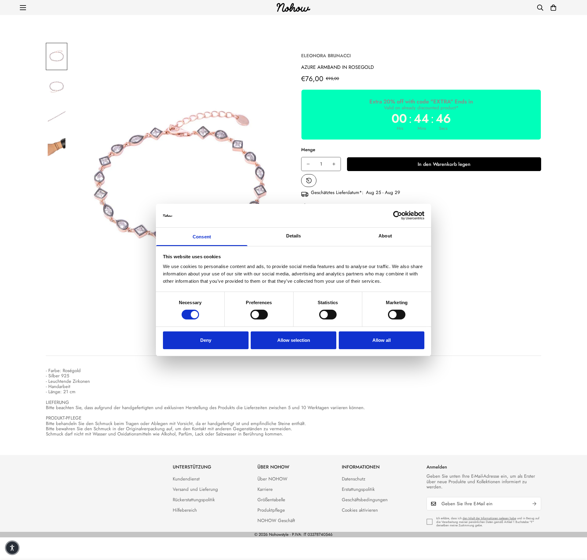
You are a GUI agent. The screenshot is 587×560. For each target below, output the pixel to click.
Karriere (265, 489)
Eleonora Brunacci (326, 55)
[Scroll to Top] (575, 527)
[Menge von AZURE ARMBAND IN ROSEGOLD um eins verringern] (308, 164)
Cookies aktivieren (360, 510)
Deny (205, 340)
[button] (553, 8)
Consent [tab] (202, 236)
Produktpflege (271, 510)
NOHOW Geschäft (276, 520)
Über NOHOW (272, 479)
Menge (308, 149)
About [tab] (385, 235)
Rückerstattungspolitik (194, 499)
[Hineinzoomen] (273, 56)
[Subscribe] (534, 503)
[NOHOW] (293, 7)
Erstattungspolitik (358, 489)
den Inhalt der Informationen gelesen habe (489, 518)
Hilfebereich (185, 510)
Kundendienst (186, 479)
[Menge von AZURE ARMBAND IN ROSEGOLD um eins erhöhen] (334, 164)
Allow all (381, 340)
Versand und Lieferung (195, 489)
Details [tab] (293, 235)
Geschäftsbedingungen (365, 499)
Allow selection (293, 340)
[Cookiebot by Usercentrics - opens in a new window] (397, 215)
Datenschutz (353, 479)
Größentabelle (271, 499)
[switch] (259, 314)
